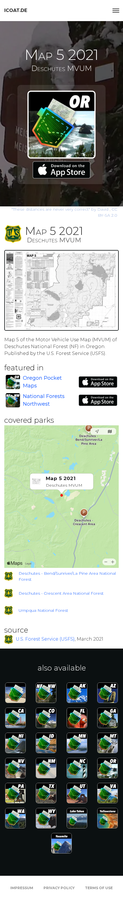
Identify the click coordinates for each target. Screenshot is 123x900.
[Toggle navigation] (116, 10)
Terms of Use (99, 888)
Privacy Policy (59, 888)
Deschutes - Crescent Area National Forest (61, 593)
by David (60, 209)
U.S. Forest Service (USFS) (45, 639)
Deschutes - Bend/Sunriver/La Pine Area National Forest (67, 576)
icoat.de (15, 10)
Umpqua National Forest (43, 610)
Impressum (21, 888)
